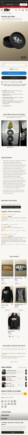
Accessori (9, 13)
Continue (23, 4)
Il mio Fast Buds (6, 412)
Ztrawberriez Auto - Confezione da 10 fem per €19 (13, 7)
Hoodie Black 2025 (11, 332)
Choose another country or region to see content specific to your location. (12, 2)
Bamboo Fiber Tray (18, 279)
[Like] (19, 372)
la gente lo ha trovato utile (8, 220)
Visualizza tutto (22, 367)
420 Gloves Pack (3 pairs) (19, 305)
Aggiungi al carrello (15, 73)
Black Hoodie (4, 305)
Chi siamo (4, 418)
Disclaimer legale (17, 429)
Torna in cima (13, 361)
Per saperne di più (7, 105)
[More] (22, 372)
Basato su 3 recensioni (16, 20)
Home (4, 13)
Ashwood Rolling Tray (5, 279)
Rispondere (18, 220)
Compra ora (14, 77)
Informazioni (5, 415)
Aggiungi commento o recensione (11, 207)
